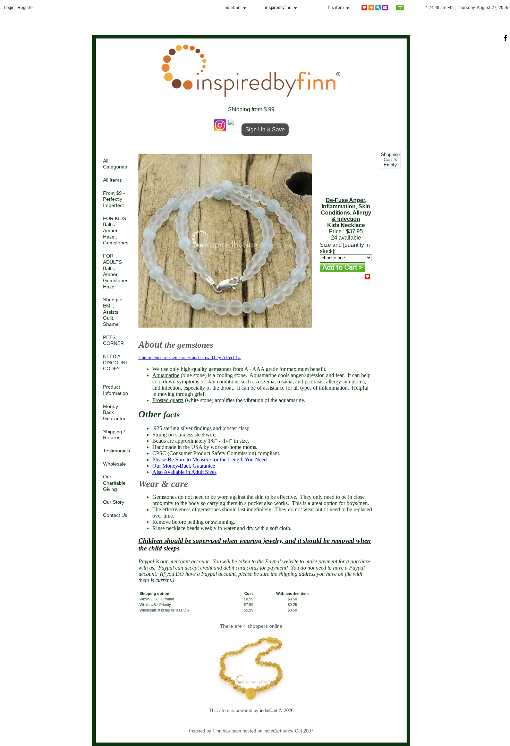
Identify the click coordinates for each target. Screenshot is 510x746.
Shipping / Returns (114, 435)
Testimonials (116, 450)
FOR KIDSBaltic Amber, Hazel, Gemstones (115, 231)
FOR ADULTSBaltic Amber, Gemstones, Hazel (116, 271)
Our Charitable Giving (114, 483)
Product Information (115, 390)
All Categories (115, 164)
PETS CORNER (113, 340)
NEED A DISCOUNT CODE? (115, 362)
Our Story (113, 502)
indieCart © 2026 (277, 710)
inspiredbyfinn (278, 7)
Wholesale (114, 464)
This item (335, 7)
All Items (112, 180)
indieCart (232, 7)
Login (9, 7)
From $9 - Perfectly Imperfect (114, 199)
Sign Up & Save (265, 129)
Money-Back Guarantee (115, 412)
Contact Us (115, 515)
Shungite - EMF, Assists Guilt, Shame (114, 312)
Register (26, 7)
